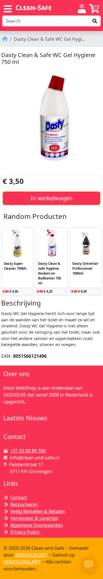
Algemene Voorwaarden (36, 525)
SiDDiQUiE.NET (31, 555)
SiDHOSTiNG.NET (22, 562)
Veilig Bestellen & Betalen (37, 511)
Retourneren (24, 504)
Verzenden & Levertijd (34, 518)
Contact (18, 497)
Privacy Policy (24, 532)
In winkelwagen (51, 198)
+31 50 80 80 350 (28, 451)
